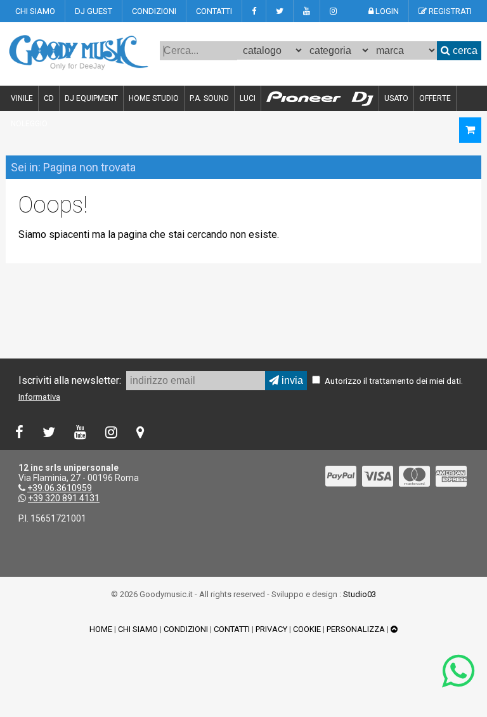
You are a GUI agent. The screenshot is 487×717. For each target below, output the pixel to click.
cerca (463, 50)
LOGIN (386, 11)
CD (49, 98)
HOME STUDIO (154, 98)
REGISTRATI (449, 11)
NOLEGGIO (29, 123)
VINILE (22, 98)
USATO (396, 98)
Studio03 (359, 594)
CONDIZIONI (154, 11)
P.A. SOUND (209, 98)
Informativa (39, 397)
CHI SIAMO (35, 11)
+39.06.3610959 (59, 488)
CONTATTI (214, 11)
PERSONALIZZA (356, 629)
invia (291, 380)
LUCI (248, 98)
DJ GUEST (93, 11)
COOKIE (307, 629)
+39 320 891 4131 (64, 498)
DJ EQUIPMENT (91, 98)
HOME (100, 629)
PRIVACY (271, 629)
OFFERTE (435, 98)
